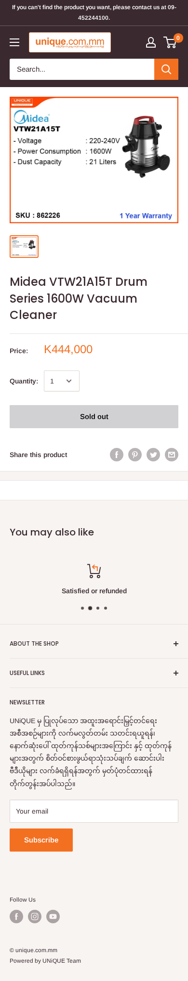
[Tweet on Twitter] (153, 454)
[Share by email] (171, 454)
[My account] (151, 42)
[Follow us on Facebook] (16, 916)
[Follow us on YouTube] (53, 916)
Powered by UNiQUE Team (45, 960)
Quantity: (24, 381)
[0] (170, 42)
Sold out (94, 416)
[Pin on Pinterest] (135, 454)
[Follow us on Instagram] (34, 916)
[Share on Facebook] (116, 454)
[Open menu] (14, 42)
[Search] (166, 69)
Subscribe (41, 840)
